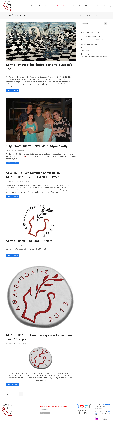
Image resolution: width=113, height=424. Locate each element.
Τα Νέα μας (86, 15)
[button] (110, 6)
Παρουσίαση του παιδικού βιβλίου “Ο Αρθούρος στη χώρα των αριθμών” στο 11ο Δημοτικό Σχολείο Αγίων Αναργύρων (93, 42)
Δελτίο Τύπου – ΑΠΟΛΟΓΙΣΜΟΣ (29, 241)
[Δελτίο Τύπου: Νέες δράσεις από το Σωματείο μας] (41, 41)
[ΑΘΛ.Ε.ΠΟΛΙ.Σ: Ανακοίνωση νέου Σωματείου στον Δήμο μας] (41, 297)
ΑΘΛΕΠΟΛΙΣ (106, 405)
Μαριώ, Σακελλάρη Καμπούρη (91, 32)
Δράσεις (19, 181)
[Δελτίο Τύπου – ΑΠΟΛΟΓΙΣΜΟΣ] (39, 221)
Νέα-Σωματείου (96, 15)
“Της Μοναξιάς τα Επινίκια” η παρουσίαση (36, 146)
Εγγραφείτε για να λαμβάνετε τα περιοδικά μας (53, 406)
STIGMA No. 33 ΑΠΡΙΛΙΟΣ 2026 (92, 36)
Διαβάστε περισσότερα (12, 90)
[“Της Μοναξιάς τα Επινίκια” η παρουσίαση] (39, 120)
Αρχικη (78, 15)
